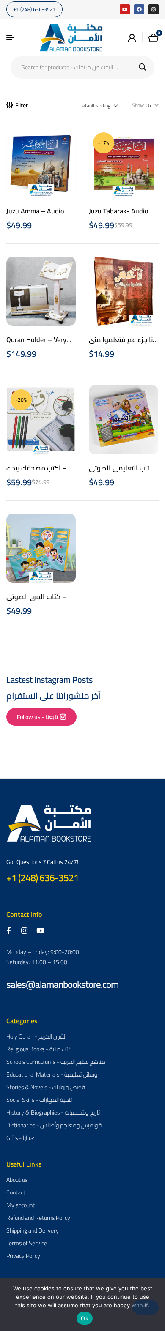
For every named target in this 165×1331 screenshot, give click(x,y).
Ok (84, 1318)
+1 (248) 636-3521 (42, 878)
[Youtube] (125, 9)
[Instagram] (153, 9)
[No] (145, 1307)
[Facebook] (139, 9)
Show (138, 105)
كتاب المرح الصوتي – (36, 596)
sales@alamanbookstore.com (62, 984)
